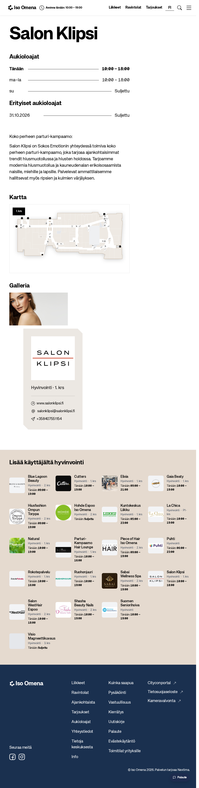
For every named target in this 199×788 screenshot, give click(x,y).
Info (75, 757)
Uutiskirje (116, 722)
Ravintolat (133, 7)
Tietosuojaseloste (163, 692)
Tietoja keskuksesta (82, 744)
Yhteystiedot (82, 732)
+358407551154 (49, 419)
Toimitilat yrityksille (124, 751)
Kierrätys (116, 712)
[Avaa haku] (179, 8)
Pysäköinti (117, 693)
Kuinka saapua (121, 683)
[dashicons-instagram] (22, 757)
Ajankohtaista (83, 702)
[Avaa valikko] (189, 8)
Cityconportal (159, 683)
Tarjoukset (154, 7)
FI (169, 8)
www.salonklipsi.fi (50, 403)
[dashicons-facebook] (12, 757)
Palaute (114, 732)
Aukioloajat (81, 722)
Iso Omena (25, 7)
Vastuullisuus (119, 702)
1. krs (19, 211)
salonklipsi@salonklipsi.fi (56, 411)
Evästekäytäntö (121, 741)
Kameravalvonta (161, 701)
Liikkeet (115, 7)
